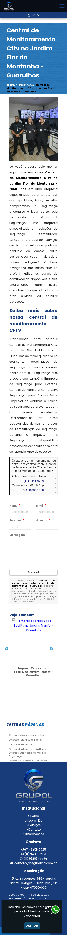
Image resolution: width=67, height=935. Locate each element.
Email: (41, 505)
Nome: (14, 505)
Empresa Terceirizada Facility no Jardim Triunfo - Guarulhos (33, 671)
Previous (7, 649)
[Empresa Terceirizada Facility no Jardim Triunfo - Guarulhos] (33, 641)
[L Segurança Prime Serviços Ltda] (33, 785)
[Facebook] (29, 15)
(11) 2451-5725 (34, 481)
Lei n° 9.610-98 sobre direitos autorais (33, 600)
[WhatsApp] (38, 15)
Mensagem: (18, 535)
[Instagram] (34, 15)
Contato (34, 829)
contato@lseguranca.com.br (35, 863)
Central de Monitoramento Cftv (26, 735)
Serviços (34, 825)
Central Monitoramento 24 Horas (27, 749)
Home (34, 816)
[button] (62, 6)
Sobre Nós (34, 820)
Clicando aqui (35, 490)
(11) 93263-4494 (35, 858)
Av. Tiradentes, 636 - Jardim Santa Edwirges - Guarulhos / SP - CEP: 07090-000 (33, 883)
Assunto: (43, 520)
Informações (34, 834)
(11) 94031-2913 (35, 854)
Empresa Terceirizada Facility (25, 739)
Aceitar (32, 926)
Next (51, 649)
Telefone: (16, 520)
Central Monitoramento (22, 744)
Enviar (32, 572)
